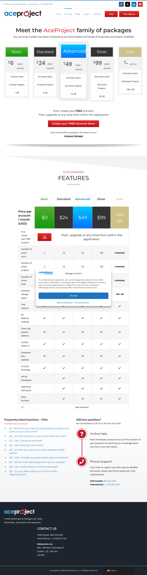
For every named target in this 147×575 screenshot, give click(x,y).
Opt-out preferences (65, 302)
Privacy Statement (81, 302)
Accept (73, 295)
